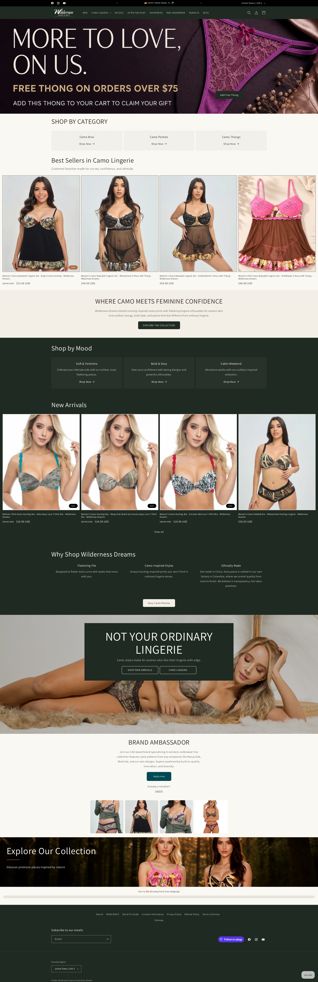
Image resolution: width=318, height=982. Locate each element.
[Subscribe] (107, 939)
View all (159, 531)
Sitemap (159, 920)
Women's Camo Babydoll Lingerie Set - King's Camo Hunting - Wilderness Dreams (38, 277)
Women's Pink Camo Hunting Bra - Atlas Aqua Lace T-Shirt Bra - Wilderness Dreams (39, 515)
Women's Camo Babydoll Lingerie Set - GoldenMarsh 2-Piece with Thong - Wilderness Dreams (195, 277)
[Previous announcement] (117, 3)
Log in (159, 791)
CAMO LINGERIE (178, 670)
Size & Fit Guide (130, 914)
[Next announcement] (201, 3)
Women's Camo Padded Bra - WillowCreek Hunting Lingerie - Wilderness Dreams (273, 515)
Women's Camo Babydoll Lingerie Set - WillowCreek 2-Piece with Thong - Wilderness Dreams (116, 277)
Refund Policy (192, 914)
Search (99, 914)
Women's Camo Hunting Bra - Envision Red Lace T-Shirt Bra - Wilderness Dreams (195, 515)
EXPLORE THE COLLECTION (159, 325)
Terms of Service (211, 914)
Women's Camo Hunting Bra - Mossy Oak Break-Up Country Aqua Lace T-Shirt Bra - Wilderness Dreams (119, 515)
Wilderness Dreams (66, 980)
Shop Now (85, 144)
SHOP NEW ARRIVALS (140, 670)
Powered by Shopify (83, 980)
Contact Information (153, 914)
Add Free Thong (229, 94)
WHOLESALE (112, 914)
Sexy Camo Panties (159, 603)
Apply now (159, 776)
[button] (101, 12)
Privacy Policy (174, 914)
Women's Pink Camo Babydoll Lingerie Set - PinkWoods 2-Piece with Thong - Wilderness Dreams (275, 277)
